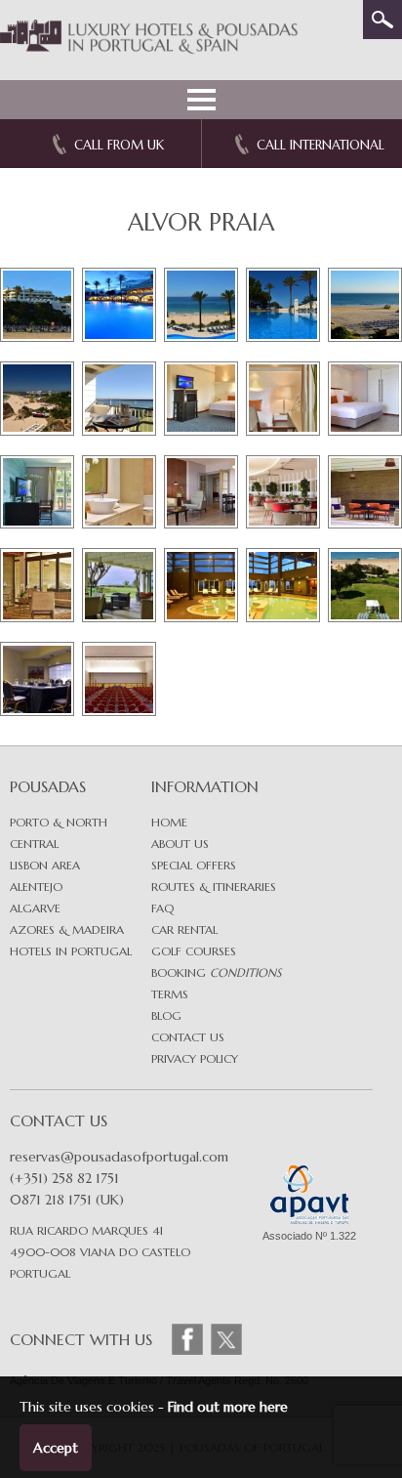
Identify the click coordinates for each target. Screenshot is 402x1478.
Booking (216, 972)
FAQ (162, 908)
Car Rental (184, 929)
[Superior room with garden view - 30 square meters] (201, 398)
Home (169, 822)
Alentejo (36, 886)
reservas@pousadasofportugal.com (119, 1156)
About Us (180, 843)
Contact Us (187, 1037)
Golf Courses (193, 951)
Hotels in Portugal (71, 951)
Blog (166, 1015)
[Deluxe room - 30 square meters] (283, 398)
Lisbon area (45, 865)
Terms (169, 994)
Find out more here (228, 1406)
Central (34, 843)
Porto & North (58, 822)
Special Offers (193, 865)
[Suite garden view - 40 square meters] (37, 492)
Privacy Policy (194, 1058)
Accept (55, 1448)
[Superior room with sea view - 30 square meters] (365, 398)
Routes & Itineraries (213, 886)
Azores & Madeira (67, 929)
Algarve (35, 908)
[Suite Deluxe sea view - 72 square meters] (201, 492)
